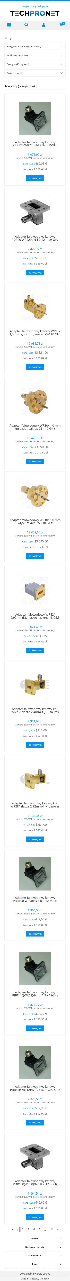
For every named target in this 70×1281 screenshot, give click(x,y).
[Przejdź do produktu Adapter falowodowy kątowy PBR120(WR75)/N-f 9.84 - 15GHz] (35, 118)
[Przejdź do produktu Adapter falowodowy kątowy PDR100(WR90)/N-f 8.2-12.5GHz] (35, 1157)
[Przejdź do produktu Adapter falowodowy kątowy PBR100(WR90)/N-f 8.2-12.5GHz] (35, 874)
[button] (9, 25)
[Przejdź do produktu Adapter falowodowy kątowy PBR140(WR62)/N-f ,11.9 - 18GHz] (35, 968)
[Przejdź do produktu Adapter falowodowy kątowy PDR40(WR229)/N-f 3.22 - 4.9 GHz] (35, 212)
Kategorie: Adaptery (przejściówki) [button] (24, 46)
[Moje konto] (43, 25)
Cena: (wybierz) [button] (14, 73)
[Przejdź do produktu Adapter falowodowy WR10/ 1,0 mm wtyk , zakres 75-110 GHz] (35, 496)
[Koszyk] (61, 24)
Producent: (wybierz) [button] (17, 55)
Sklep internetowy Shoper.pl (35, 1278)
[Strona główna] (35, 13)
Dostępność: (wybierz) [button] (18, 64)
